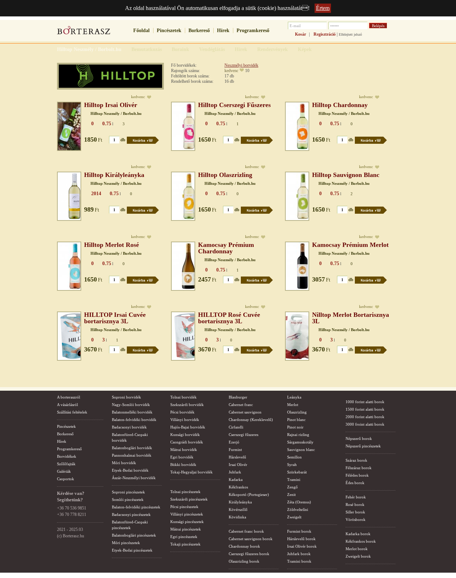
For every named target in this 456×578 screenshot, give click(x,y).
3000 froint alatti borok (365, 424)
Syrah (292, 464)
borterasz (83, 32)
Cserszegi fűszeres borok (249, 554)
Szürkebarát (297, 472)
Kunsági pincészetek (187, 521)
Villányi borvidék (184, 419)
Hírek (223, 30)
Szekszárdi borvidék (187, 404)
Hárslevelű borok (301, 539)
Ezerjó (234, 442)
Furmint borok (299, 531)
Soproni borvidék (126, 397)
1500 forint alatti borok (365, 409)
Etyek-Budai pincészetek (132, 550)
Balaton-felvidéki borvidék (134, 419)
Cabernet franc (241, 404)
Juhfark (235, 472)
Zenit (291, 494)
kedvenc (231, 70)
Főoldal (141, 30)
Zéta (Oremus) (299, 502)
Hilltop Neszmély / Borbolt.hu (115, 113)
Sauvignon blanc (301, 449)
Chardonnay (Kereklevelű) (251, 419)
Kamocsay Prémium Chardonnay (226, 248)
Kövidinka (237, 517)
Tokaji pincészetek (185, 544)
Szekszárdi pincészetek (189, 499)
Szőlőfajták (66, 464)
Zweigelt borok (358, 556)
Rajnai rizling (298, 434)
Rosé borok (355, 504)
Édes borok (355, 483)
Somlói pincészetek (128, 499)
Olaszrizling (297, 412)
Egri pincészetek (183, 536)
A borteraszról (68, 397)
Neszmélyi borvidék (241, 65)
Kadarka (236, 479)
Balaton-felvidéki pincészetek (136, 507)
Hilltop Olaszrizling (225, 174)
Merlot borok (357, 549)
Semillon (294, 457)
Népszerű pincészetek (363, 446)
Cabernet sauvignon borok (251, 539)
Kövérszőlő (238, 509)
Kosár (300, 34)
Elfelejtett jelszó (350, 34)
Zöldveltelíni (297, 509)
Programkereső (253, 30)
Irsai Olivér (238, 464)
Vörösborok (356, 519)
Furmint (235, 449)
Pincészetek (169, 30)
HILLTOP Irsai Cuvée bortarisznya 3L (115, 318)
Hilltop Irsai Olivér (110, 104)
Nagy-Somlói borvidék (131, 404)
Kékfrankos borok (361, 541)
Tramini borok (299, 561)
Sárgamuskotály (300, 442)
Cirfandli (236, 427)
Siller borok (355, 512)
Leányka (294, 397)
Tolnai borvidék (183, 397)
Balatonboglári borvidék (132, 448)
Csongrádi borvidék (186, 442)
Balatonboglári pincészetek (134, 535)
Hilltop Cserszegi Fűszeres (234, 104)
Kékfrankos (238, 487)
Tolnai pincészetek (185, 492)
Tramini (293, 479)
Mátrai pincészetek (185, 529)
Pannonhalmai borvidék (131, 455)
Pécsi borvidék (182, 412)
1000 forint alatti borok (365, 402)
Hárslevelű (237, 457)
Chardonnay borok (244, 546)
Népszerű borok (359, 438)
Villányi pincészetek (186, 514)
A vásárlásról (67, 404)
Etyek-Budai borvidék (130, 470)
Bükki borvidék (183, 464)
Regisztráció (325, 34)
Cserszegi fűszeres (243, 434)
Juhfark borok (299, 554)
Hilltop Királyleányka (114, 174)
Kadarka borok (358, 534)
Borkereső (199, 30)
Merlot (292, 404)
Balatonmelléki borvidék (132, 412)
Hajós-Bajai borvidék (187, 427)
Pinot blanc (296, 419)
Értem (323, 8)
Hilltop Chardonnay (340, 104)
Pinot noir (295, 427)
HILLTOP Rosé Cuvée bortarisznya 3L (229, 318)
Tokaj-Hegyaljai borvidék (191, 472)
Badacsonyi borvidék (129, 427)
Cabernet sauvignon (245, 412)
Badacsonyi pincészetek (131, 514)
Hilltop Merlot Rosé (111, 244)
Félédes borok (357, 475)
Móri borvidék (124, 463)
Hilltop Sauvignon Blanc (345, 174)
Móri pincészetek (126, 543)
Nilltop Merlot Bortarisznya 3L (350, 318)
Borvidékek (66, 456)
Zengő (292, 487)
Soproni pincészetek (128, 492)
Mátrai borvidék (183, 449)
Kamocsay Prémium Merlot (350, 244)
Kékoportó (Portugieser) (249, 494)
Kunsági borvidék (185, 434)
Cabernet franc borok (246, 531)
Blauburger (238, 397)
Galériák (64, 471)
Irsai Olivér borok (302, 546)
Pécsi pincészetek (184, 507)
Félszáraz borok (359, 468)
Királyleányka (240, 502)
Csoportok (65, 479)
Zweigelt (294, 517)
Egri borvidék (181, 457)
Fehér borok (356, 497)
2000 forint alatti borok (365, 417)
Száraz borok (356, 460)
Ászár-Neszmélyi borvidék (134, 478)
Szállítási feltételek (72, 412)
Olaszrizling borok (244, 561)
